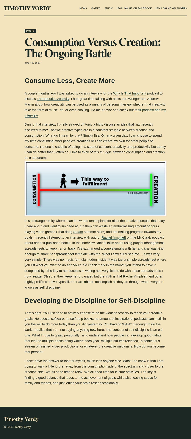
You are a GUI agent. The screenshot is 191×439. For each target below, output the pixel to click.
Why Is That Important (129, 93)
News (83, 8)
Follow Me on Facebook (135, 8)
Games (96, 8)
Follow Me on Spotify (171, 8)
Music (109, 8)
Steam (78, 232)
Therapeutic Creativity (53, 99)
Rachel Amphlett (113, 237)
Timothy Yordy (27, 8)
